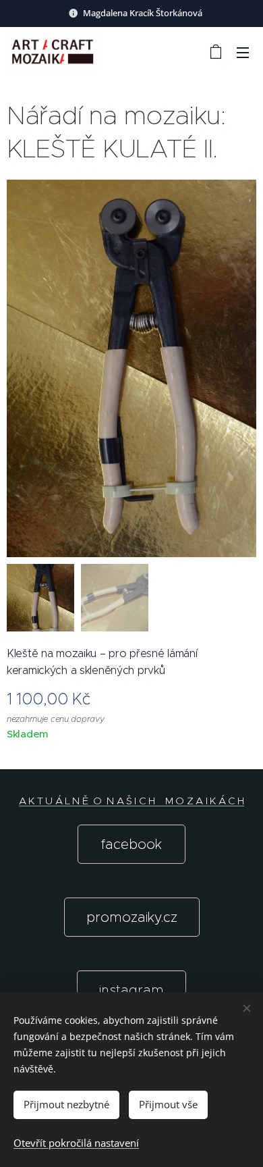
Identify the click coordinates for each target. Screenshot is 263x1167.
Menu (242, 52)
